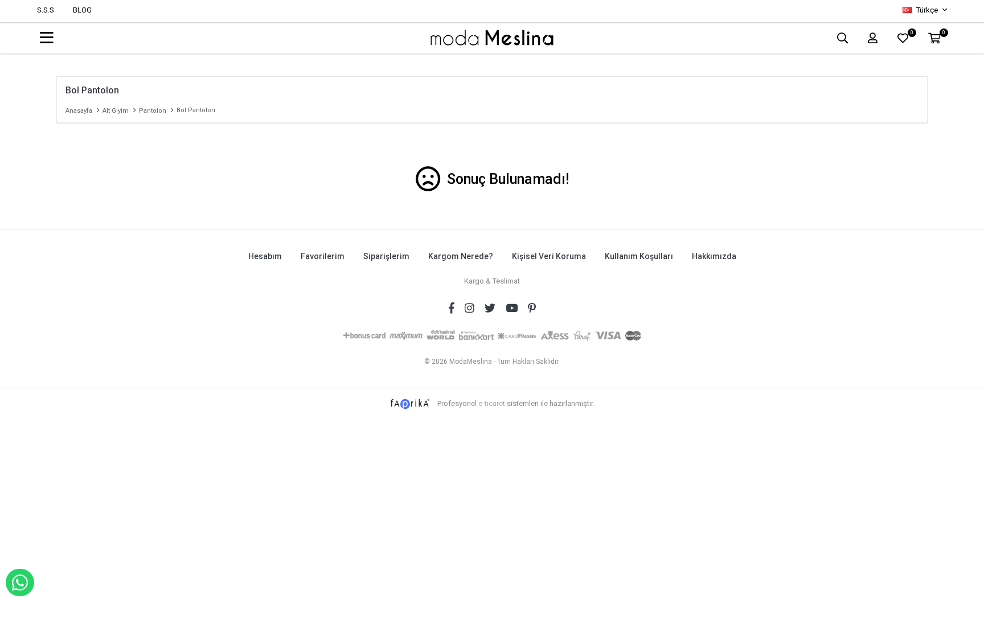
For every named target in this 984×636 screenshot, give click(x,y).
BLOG (82, 10)
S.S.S (45, 10)
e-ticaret (491, 403)
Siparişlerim (386, 256)
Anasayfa (78, 110)
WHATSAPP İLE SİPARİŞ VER (20, 582)
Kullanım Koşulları (639, 256)
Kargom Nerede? (460, 256)
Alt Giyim (115, 110)
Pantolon (152, 110)
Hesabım (265, 256)
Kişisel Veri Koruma (549, 256)
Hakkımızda (714, 256)
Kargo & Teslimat (492, 281)
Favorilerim (323, 256)
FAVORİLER (911, 33)
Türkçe (927, 10)
